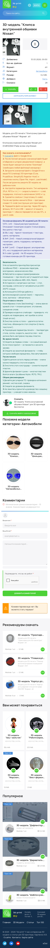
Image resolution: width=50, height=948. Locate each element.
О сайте (7, 937)
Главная (7, 922)
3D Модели (18, 922)
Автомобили (41, 71)
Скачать (12, 89)
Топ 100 (40, 922)
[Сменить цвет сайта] (29, 5)
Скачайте (9, 156)
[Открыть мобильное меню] (44, 5)
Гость (44, 79)
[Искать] (43, 13)
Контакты (16, 937)
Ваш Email (7, 531)
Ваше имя (7, 520)
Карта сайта (27, 937)
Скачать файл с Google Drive (23, 413)
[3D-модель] (17, 115)
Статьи (30, 922)
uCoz (45, 943)
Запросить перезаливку (25, 96)
